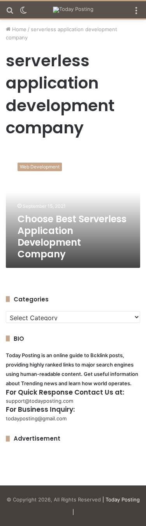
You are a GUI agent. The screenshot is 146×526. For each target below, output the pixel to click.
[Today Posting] (73, 10)
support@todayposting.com (39, 401)
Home (18, 29)
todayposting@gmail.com (36, 418)
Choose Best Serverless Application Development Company (72, 236)
